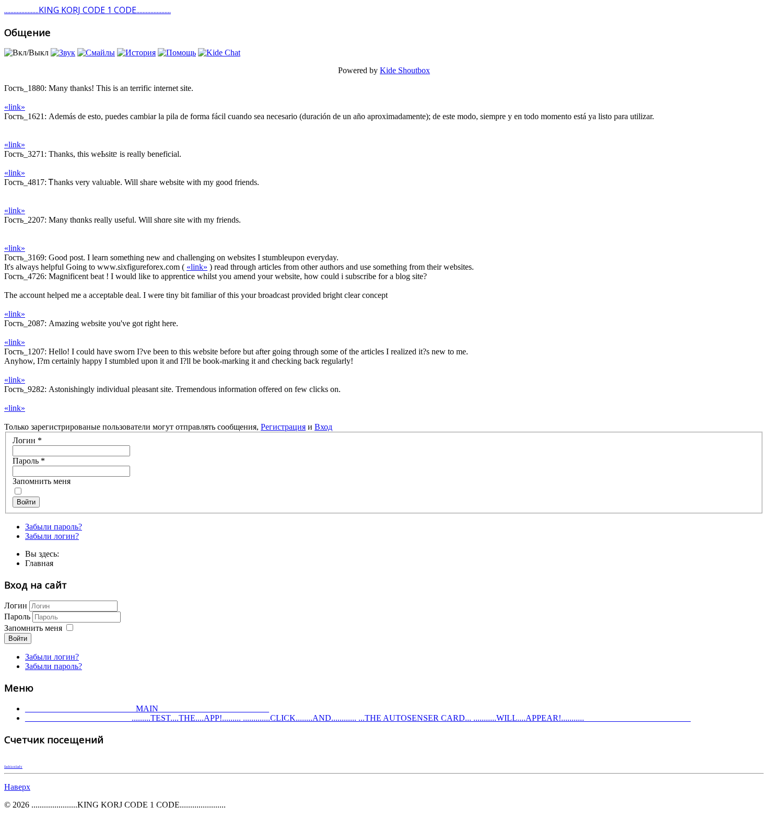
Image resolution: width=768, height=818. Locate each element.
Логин (27, 440)
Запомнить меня (42, 481)
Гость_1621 (24, 116)
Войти (26, 502)
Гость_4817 (24, 182)
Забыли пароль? (53, 526)
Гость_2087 (24, 323)
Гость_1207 (24, 351)
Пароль (29, 460)
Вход (323, 426)
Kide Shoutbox (405, 70)
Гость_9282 (24, 389)
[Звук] (63, 52)
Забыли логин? (52, 536)
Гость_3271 (24, 153)
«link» (14, 106)
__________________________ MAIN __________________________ (147, 708)
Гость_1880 (24, 88)
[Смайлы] (96, 52)
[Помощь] (177, 52)
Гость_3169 (24, 257)
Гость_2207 (24, 219)
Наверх (17, 786)
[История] (136, 52)
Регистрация (283, 426)
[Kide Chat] (219, 52)
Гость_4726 (24, 276)
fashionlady (13, 767)
